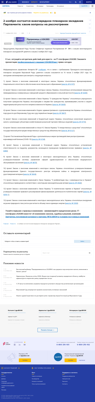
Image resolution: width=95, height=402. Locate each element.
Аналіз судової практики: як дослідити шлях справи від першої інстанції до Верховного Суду (49, 295)
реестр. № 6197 (68, 84)
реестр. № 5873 (30, 163)
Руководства (35, 378)
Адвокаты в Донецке (44, 323)
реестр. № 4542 (75, 183)
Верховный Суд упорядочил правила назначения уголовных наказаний (41, 289)
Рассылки (65, 381)
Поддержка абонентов (68, 376)
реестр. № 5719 (79, 122)
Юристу (34, 2)
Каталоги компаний (37, 381)
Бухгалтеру (44, 2)
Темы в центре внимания (38, 384)
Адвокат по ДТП (12, 316)
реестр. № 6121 (68, 131)
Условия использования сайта (7, 386)
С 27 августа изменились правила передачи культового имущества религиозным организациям (50, 283)
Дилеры (3, 378)
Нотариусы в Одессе (75, 323)
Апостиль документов (14, 323)
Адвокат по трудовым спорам (16, 320)
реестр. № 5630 (59, 105)
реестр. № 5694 (30, 174)
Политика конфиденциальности (7, 382)
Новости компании (37, 376)
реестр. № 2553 (71, 203)
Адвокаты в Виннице (44, 316)
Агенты (3, 376)
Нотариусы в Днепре (75, 316)
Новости (20, 6)
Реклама (3, 390)
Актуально (60, 6)
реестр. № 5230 (81, 93)
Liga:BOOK (84, 6)
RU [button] (70, 2)
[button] (2, 2)
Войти (82, 241)
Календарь (50, 6)
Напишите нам (66, 378)
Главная (6, 223)
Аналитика (29, 6)
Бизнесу (25, 2)
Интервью (40, 6)
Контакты (65, 384)
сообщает (42, 70)
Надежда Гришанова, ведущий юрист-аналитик (73, 33)
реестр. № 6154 (38, 139)
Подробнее (82, 360)
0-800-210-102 (83, 344)
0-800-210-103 (62, 344)
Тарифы (24, 360)
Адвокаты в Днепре (44, 320)
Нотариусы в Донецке (75, 320)
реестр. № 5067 (59, 113)
